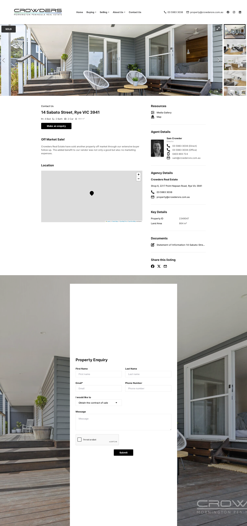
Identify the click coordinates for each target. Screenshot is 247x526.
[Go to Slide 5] (235, 94)
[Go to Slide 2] (235, 47)
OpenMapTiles (123, 221)
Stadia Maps (115, 221)
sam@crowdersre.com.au (186, 157)
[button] (91, 12)
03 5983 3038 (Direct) (184, 145)
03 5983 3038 (164, 192)
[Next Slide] (219, 60)
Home (79, 12)
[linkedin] (240, 12)
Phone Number (133, 383)
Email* (79, 383)
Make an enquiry (56, 126)
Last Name (131, 368)
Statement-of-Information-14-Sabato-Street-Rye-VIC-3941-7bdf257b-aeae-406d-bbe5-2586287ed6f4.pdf (181, 244)
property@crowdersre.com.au (173, 197)
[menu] (108, 12)
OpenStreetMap (132, 221)
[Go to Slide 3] (235, 62)
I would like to (83, 397)
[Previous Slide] (3, 60)
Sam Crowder (174, 138)
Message (81, 411)
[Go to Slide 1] (235, 31)
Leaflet (108, 221)
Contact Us (135, 12)
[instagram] (234, 12)
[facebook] (228, 12)
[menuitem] (80, 12)
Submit (123, 452)
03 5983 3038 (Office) (184, 149)
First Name (82, 368)
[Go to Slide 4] (235, 78)
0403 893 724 (180, 153)
